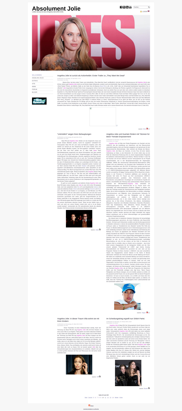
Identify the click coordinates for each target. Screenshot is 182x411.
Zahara (96, 187)
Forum (34, 89)
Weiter (116, 397)
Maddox (84, 166)
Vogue (144, 312)
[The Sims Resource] (39, 104)
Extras (35, 81)
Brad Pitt (102, 86)
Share (92, 405)
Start (86, 397)
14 (113, 397)
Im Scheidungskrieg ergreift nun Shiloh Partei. (125, 319)
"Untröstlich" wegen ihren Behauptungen (74, 134)
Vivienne (92, 189)
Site (33, 83)
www (34, 86)
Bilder (34, 92)
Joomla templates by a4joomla (91, 409)
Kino (144, 129)
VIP (98, 377)
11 (105, 397)
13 (110, 397)
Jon (72, 99)
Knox (99, 189)
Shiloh (75, 189)
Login (144, 11)
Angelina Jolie (38, 78)
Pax (78, 187)
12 (108, 397)
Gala (97, 230)
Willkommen (37, 75)
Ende (121, 397)
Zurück (90, 397)
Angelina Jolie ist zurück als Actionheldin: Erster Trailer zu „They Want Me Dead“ (91, 76)
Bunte (146, 388)
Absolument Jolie (56, 8)
